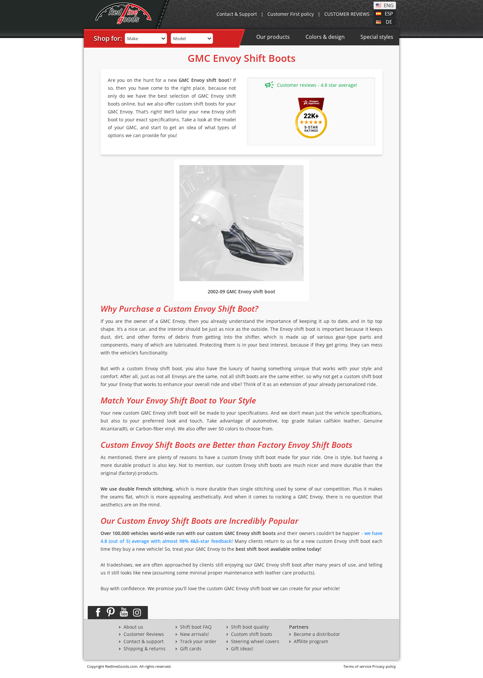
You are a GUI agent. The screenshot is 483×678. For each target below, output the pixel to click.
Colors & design (325, 36)
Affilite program (311, 641)
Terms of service (357, 666)
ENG (389, 5)
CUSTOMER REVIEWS (347, 14)
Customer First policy (290, 14)
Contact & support (144, 641)
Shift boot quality (250, 627)
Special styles (376, 36)
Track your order (198, 641)
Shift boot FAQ (196, 627)
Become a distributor (317, 634)
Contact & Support (237, 14)
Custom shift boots (251, 634)
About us (133, 627)
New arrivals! (194, 634)
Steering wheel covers (255, 641)
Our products (273, 36)
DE (389, 21)
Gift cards (190, 648)
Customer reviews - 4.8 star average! (317, 85)
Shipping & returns (145, 648)
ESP (389, 13)
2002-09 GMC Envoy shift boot (241, 291)
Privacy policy (384, 666)
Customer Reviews (144, 634)
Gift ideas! (242, 648)
